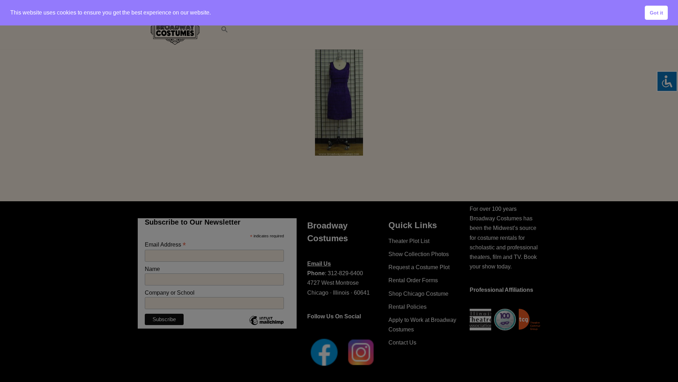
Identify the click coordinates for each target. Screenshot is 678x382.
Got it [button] (656, 13)
